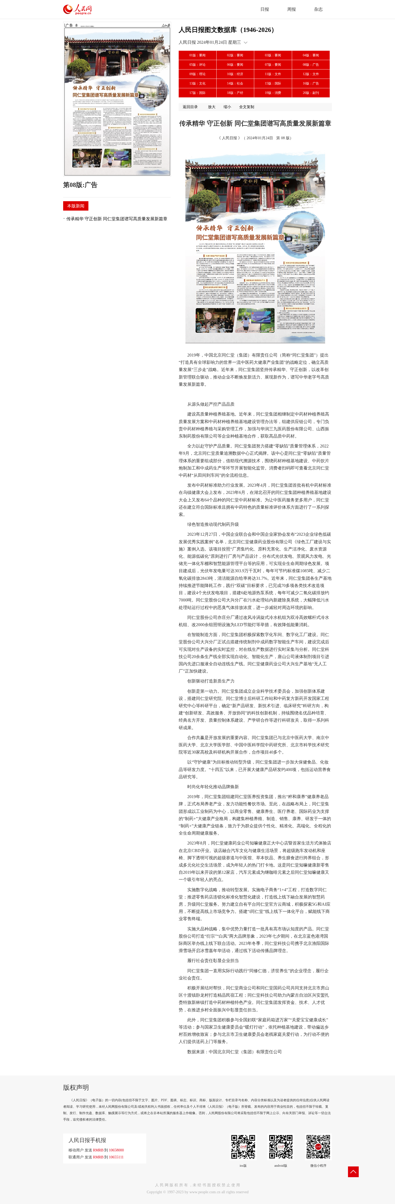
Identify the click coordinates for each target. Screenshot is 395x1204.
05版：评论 (197, 65)
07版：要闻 (273, 65)
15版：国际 (273, 83)
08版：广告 (311, 65)
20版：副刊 (311, 93)
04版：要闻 (311, 55)
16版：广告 (311, 83)
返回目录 (190, 107)
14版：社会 (235, 83)
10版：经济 (235, 74)
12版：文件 (311, 74)
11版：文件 (273, 74)
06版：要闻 (235, 65)
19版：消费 (273, 93)
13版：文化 (197, 83)
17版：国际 (197, 93)
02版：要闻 (235, 55)
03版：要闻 (273, 55)
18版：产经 (235, 93)
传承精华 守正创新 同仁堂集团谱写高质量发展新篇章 (116, 218)
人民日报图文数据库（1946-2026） (228, 29)
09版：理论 (197, 74)
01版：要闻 (197, 55)
